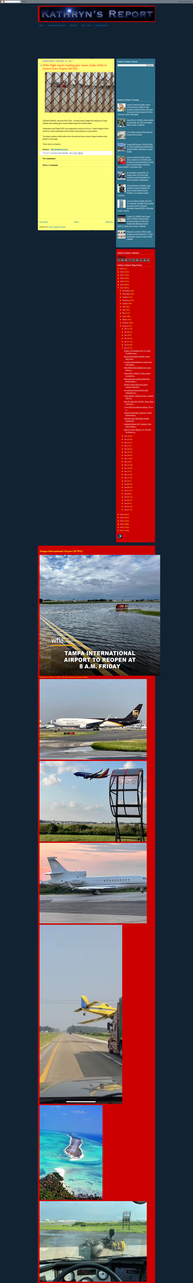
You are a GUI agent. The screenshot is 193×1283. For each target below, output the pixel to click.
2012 (122, 527)
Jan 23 (126, 439)
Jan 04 (126, 500)
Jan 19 (126, 452)
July (124, 307)
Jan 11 (126, 478)
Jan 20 (126, 449)
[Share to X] (78, 153)
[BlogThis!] (75, 153)
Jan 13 (126, 471)
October (125, 297)
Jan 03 (126, 503)
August (125, 303)
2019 (122, 281)
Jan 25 (126, 348)
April (124, 316)
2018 (122, 285)
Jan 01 (126, 510)
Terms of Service (101, 25)
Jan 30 (126, 332)
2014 (122, 521)
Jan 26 (126, 345)
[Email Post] (70, 153)
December (126, 291)
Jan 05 (126, 497)
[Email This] (73, 153)
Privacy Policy (86, 25)
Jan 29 (126, 335)
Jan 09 (126, 484)
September (126, 300)
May (124, 313)
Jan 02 (126, 507)
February (125, 323)
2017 (122, 288)
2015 (122, 518)
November (126, 294)
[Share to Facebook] (80, 153)
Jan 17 (126, 459)
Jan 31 (126, 329)
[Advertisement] (96, 43)
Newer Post (43, 222)
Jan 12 (126, 475)
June (124, 310)
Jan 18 (126, 455)
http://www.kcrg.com (59, 149)
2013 (122, 524)
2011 (122, 530)
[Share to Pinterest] (82, 153)
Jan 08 (126, 487)
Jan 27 (126, 342)
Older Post (109, 222)
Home (41, 25)
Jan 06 (126, 494)
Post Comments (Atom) (57, 227)
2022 (122, 272)
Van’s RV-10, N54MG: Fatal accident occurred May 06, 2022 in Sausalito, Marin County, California (140, 122)
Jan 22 (126, 443)
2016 (122, 514)
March (124, 319)
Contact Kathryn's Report (57, 25)
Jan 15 (126, 465)
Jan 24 (126, 436)
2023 (122, 269)
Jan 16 (126, 462)
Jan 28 (126, 338)
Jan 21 (126, 446)
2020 (122, 278)
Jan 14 (126, 468)
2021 (122, 275)
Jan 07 (126, 491)
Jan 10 (126, 481)
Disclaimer (73, 25)
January (125, 326)
